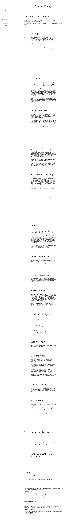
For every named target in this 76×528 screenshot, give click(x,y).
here (42, 117)
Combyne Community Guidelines (41, 275)
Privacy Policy (43, 346)
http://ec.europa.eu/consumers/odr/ (36, 461)
